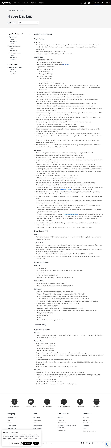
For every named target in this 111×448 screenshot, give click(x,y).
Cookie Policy (18, 438)
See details (65, 64)
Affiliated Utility (13, 64)
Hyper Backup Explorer (15, 67)
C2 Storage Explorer (14, 53)
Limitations (12, 43)
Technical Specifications (17, 10)
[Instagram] (89, 443)
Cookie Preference (48, 443)
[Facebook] (81, 443)
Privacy (41, 443)
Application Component (15, 34)
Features (12, 39)
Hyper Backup (13, 37)
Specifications (13, 41)
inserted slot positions (71, 214)
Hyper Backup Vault (14, 46)
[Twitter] (83, 443)
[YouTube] (86, 443)
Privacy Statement (7, 438)
